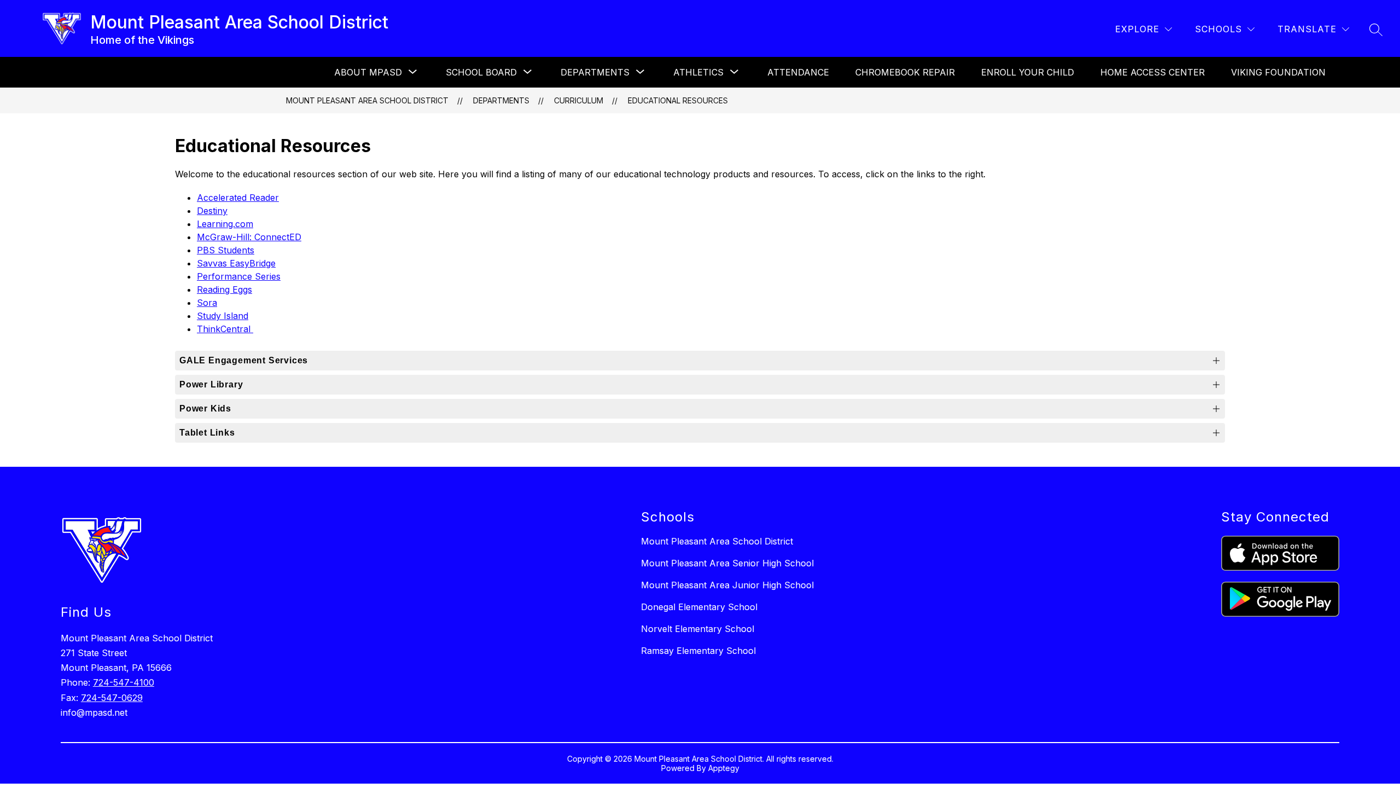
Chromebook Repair (905, 72)
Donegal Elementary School (699, 606)
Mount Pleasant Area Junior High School (727, 585)
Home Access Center (1152, 72)
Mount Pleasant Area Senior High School (727, 563)
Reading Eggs (224, 289)
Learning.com (225, 223)
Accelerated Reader (238, 197)
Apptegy (723, 768)
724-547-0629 (112, 697)
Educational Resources (678, 100)
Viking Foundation (1278, 72)
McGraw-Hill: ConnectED (249, 236)
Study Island (222, 315)
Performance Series (239, 276)
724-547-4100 (123, 682)
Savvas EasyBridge (236, 263)
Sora (207, 302)
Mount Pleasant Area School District (367, 100)
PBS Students (225, 250)
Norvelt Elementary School (697, 628)
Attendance (798, 72)
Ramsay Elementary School (698, 650)
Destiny (212, 210)
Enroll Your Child (1027, 72)
